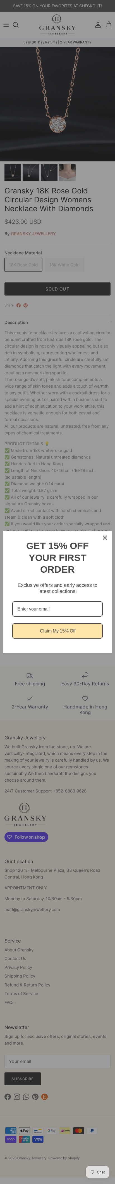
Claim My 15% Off (57, 631)
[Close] (105, 537)
